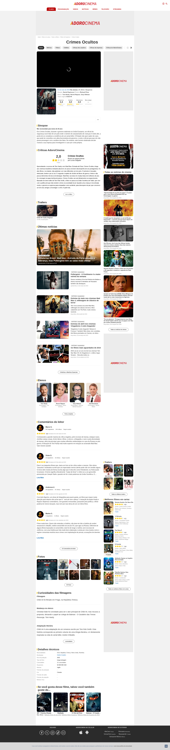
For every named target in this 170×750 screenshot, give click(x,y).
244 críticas (59, 429)
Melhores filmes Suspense (69, 715)
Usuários (70, 100)
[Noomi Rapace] (60, 392)
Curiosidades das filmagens (54, 592)
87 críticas (58, 489)
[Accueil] (85, 3)
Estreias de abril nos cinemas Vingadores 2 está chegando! (83, 325)
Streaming (117, 9)
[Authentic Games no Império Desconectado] (108, 564)
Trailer (116, 512)
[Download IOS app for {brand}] (82, 732)
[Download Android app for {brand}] (88, 732)
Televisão (105, 9)
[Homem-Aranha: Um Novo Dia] (108, 508)
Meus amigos (88, 100)
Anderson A (50, 487)
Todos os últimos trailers (118, 494)
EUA (58, 652)
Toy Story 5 (118, 530)
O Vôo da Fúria (77, 713)
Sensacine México (115, 736)
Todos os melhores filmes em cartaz (118, 589)
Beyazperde (123, 734)
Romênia (81, 652)
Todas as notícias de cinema (118, 329)
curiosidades (68, 641)
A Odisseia (118, 516)
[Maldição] (60, 702)
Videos (75, 9)
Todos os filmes (55, 37)
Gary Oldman (85, 94)
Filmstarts (121, 731)
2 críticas (56, 516)
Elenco (42, 380)
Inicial (39, 37)
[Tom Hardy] (44, 392)
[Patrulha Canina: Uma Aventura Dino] (108, 577)
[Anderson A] (40, 488)
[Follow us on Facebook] (42, 733)
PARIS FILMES (61, 655)
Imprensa (61, 100)
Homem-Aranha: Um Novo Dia (124, 502)
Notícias (85, 9)
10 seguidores (50, 458)
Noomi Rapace (75, 94)
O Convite (118, 544)
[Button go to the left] (128, 48)
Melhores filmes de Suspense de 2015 (89, 715)
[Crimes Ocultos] (46, 101)
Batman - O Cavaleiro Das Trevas (97, 713)
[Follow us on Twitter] (47, 733)
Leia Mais (40, 477)
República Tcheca (66, 652)
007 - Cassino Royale (44, 713)
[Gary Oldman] (77, 392)
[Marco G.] (40, 427)
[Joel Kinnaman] (93, 392)
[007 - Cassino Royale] (44, 702)
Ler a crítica (68, 194)
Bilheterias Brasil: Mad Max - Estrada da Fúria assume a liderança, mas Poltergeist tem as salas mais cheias (66, 259)
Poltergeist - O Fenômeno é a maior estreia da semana (86, 275)
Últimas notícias (47, 226)
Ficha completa (69, 414)
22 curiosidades (61, 662)
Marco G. (49, 427)
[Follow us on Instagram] (52, 733)
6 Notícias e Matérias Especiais (69, 372)
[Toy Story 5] (108, 536)
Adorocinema (79, 100)
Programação (63, 9)
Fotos (41, 556)
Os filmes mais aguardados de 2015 (86, 348)
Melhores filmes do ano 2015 (53, 715)
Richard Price (84, 92)
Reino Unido (74, 652)
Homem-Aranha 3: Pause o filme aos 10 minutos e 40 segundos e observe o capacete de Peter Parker (118, 270)
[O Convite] (108, 550)
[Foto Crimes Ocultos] (47, 569)
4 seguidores (49, 516)
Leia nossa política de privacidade (123, 746)
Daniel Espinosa (68, 92)
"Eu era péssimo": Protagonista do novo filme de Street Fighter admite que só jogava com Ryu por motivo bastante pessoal (118, 320)
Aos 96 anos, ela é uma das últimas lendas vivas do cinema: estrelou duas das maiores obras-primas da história (117, 245)
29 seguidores (50, 489)
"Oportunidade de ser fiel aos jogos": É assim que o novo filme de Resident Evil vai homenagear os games (118, 194)
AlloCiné (107, 731)
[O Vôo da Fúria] (77, 702)
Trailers (42, 202)
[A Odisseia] (108, 522)
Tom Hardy (66, 94)
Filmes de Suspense (65, 37)
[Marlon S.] (40, 514)
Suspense (89, 90)
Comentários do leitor (51, 421)
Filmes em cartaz (46, 37)
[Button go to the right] (131, 48)
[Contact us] (63, 733)
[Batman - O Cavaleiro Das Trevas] (93, 702)
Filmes (51, 9)
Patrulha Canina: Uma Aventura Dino (121, 572)
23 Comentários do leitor (69, 548)
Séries (94, 9)
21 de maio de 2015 (63, 90)
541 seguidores (50, 429)
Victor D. (49, 455)
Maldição (60, 713)
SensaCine (107, 734)
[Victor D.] (40, 456)
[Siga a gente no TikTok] (58, 733)
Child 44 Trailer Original (45, 217)
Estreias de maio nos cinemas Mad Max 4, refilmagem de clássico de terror (85, 300)
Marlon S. (49, 513)
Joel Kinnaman (93, 403)
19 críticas (58, 458)
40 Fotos (68, 585)
